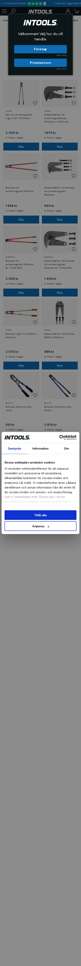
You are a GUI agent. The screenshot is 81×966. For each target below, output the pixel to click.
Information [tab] (40, 448)
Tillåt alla (40, 515)
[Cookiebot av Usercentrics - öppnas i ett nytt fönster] (59, 437)
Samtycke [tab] (14, 448)
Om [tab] (66, 448)
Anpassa (38, 526)
